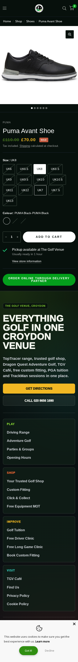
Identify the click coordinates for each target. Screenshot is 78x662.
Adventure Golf (19, 441)
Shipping (25, 146)
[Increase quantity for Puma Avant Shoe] (17, 237)
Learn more (42, 641)
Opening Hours (19, 457)
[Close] (74, 624)
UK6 (9, 169)
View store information (26, 261)
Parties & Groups (20, 449)
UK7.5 (56, 190)
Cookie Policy (18, 604)
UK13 (10, 200)
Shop (18, 21)
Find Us (13, 587)
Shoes (30, 21)
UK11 (9, 190)
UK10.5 (58, 179)
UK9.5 (24, 179)
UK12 (25, 190)
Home (7, 21)
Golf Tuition (16, 530)
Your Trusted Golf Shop (25, 481)
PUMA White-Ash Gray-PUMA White (15, 221)
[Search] (64, 8)
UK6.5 (24, 169)
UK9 (9, 179)
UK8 (40, 169)
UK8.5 (55, 169)
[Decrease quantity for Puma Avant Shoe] (6, 237)
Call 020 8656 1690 (39, 400)
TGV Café (14, 579)
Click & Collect (18, 498)
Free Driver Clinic (20, 538)
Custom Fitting (18, 489)
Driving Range (18, 432)
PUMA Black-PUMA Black (7, 221)
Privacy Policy (18, 595)
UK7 (40, 190)
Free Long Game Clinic (25, 547)
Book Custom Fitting (23, 555)
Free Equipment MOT (23, 506)
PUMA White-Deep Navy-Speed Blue (23, 221)
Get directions (39, 388)
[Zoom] (70, 34)
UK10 (40, 179)
